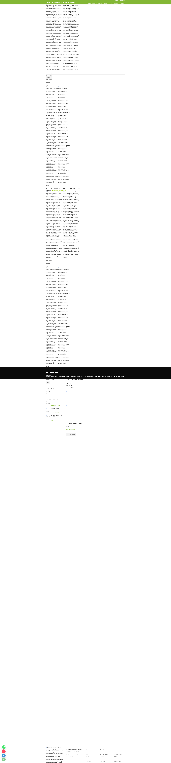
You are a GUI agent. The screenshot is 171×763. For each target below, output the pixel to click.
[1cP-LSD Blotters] (48, 410)
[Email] (4, 751)
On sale (48, 391)
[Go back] (47, 369)
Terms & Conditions (104, 754)
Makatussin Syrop (117, 761)
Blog (87, 754)
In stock (49, 393)
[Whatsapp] (4, 747)
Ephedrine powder (117, 752)
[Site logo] (54, 38)
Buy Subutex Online (118, 754)
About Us (102, 749)
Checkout (89, 761)
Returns (102, 752)
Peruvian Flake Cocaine (118, 759)
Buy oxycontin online (74, 423)
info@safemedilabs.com (59, 190)
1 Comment (76, 756)
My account (89, 759)
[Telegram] (4, 755)
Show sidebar (70, 383)
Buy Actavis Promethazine (72, 755)
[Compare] (67, 420)
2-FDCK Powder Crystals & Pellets (74, 749)
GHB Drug (116, 756)
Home (67, 379)
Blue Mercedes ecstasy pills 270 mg (56, 416)
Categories (48, 375)
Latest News (102, 759)
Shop (88, 752)
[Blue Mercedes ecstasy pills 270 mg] (48, 418)
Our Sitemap (102, 761)
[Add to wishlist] (67, 431)
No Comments (76, 751)
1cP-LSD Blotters (55, 408)
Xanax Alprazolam (117, 749)
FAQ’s (88, 756)
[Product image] (75, 411)
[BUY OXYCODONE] (48, 403)
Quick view (67, 438)
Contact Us (102, 756)
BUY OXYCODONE (55, 402)
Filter (48, 382)
